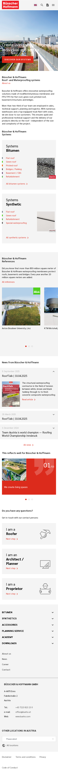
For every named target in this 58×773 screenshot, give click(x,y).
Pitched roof (11, 165)
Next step (12, 539)
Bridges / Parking (14, 169)
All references (8, 281)
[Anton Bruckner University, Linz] (21, 306)
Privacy (43, 757)
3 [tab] (32, 346)
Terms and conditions (25, 757)
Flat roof (10, 158)
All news (29, 445)
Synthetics (9, 618)
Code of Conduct (10, 767)
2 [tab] (29, 346)
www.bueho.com (22, 716)
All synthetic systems (18, 237)
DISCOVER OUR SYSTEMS (18, 59)
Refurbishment (13, 176)
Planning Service (13, 630)
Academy (7, 637)
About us (6, 83)
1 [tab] (25, 346)
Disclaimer (6, 757)
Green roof (11, 161)
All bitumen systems (17, 184)
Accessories (9, 624)
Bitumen (7, 612)
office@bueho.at (23, 712)
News (4, 659)
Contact (6, 669)
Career (5, 664)
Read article (29, 399)
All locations (10, 745)
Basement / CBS (13, 172)
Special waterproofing (16, 222)
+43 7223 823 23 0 (24, 707)
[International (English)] (36, 5)
